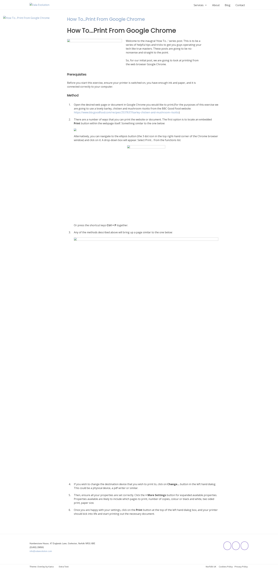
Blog (227, 5)
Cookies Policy (226, 566)
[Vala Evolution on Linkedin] (236, 545)
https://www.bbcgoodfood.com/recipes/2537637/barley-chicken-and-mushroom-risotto (126, 112)
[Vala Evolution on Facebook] (227, 545)
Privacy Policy (241, 566)
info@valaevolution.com (41, 551)
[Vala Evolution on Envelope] (244, 545)
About (216, 5)
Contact (240, 5)
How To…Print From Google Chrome (106, 19)
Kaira (51, 566)
